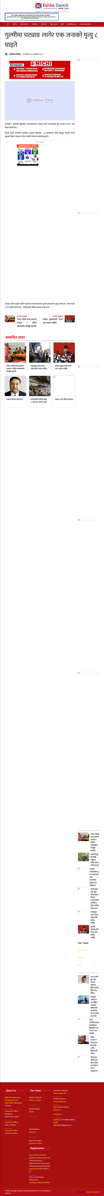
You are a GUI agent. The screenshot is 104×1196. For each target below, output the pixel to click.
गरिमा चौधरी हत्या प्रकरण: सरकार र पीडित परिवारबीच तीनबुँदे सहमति (15, 369)
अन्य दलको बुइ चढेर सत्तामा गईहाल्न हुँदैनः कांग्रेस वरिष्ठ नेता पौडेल (95, 985)
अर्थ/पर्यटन (44, 24)
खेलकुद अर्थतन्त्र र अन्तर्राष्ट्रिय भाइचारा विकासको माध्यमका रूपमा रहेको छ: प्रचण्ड (95, 1006)
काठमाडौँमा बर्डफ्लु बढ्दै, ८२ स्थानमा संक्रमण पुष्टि (39, 401)
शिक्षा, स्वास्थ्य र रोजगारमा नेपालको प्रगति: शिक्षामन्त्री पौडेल (94, 1045)
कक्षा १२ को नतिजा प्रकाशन (64, 399)
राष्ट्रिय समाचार (24, 24)
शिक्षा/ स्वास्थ (53, 24)
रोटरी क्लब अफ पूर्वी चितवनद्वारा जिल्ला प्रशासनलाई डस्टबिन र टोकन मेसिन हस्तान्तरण (95, 899)
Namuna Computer (92, 1192)
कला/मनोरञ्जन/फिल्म (85, 24)
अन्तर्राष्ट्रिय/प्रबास (71, 24)
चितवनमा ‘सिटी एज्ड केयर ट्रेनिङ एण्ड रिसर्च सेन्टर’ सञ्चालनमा (94, 1064)
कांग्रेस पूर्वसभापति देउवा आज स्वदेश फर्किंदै (63, 367)
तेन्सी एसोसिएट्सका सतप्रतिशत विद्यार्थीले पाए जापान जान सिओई (94, 1026)
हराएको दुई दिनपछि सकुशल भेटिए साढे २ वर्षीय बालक (95, 860)
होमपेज (15, 24)
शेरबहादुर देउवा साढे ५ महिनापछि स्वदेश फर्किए (39, 367)
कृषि (62, 24)
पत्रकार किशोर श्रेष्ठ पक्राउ (14, 399)
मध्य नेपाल (34, 24)
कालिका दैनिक (15, 54)
